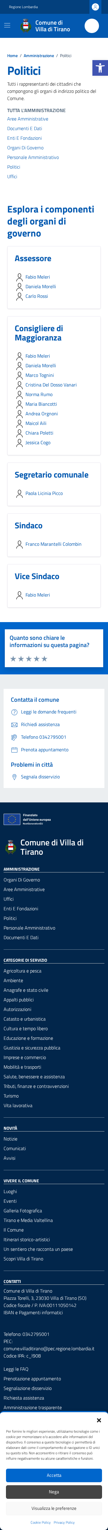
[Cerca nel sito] (92, 26)
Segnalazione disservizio (28, 1388)
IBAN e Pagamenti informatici (33, 1312)
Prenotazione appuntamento (32, 1378)
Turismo (11, 1095)
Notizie (10, 1138)
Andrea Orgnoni (42, 413)
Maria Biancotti (41, 404)
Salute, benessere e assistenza (34, 1076)
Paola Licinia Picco (44, 493)
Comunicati (15, 1148)
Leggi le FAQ (16, 1369)
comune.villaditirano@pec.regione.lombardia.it (49, 1348)
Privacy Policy (64, 1522)
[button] (100, 68)
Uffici (12, 176)
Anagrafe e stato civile (26, 990)
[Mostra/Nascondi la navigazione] (7, 25)
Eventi (10, 1201)
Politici (13, 166)
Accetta (54, 1475)
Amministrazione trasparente (33, 1407)
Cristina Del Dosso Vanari (51, 384)
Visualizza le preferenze (54, 1508)
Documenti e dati (24, 128)
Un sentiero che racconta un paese (38, 1249)
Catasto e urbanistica (25, 1018)
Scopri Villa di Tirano (23, 1258)
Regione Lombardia (23, 7)
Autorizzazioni (17, 1009)
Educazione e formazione (28, 1038)
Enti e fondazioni (24, 138)
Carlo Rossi (37, 296)
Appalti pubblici (19, 999)
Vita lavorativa (18, 1105)
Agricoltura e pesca (22, 970)
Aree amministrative (27, 118)
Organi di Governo (25, 147)
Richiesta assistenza (24, 1397)
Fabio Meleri (38, 276)
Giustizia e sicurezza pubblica (32, 1047)
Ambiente (13, 980)
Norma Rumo (39, 394)
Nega (54, 1491)
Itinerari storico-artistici (27, 1239)
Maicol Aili (36, 423)
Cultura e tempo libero (26, 1028)
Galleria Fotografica (23, 1210)
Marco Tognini (40, 375)
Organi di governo (22, 879)
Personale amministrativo (33, 157)
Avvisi (9, 1158)
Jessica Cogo (38, 442)
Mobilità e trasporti (22, 1066)
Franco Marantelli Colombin (54, 544)
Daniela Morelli (41, 286)
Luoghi (10, 1191)
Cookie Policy (41, 1522)
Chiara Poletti (39, 432)
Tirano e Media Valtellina (28, 1220)
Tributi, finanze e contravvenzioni (36, 1086)
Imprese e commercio (25, 1057)
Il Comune (14, 1229)
